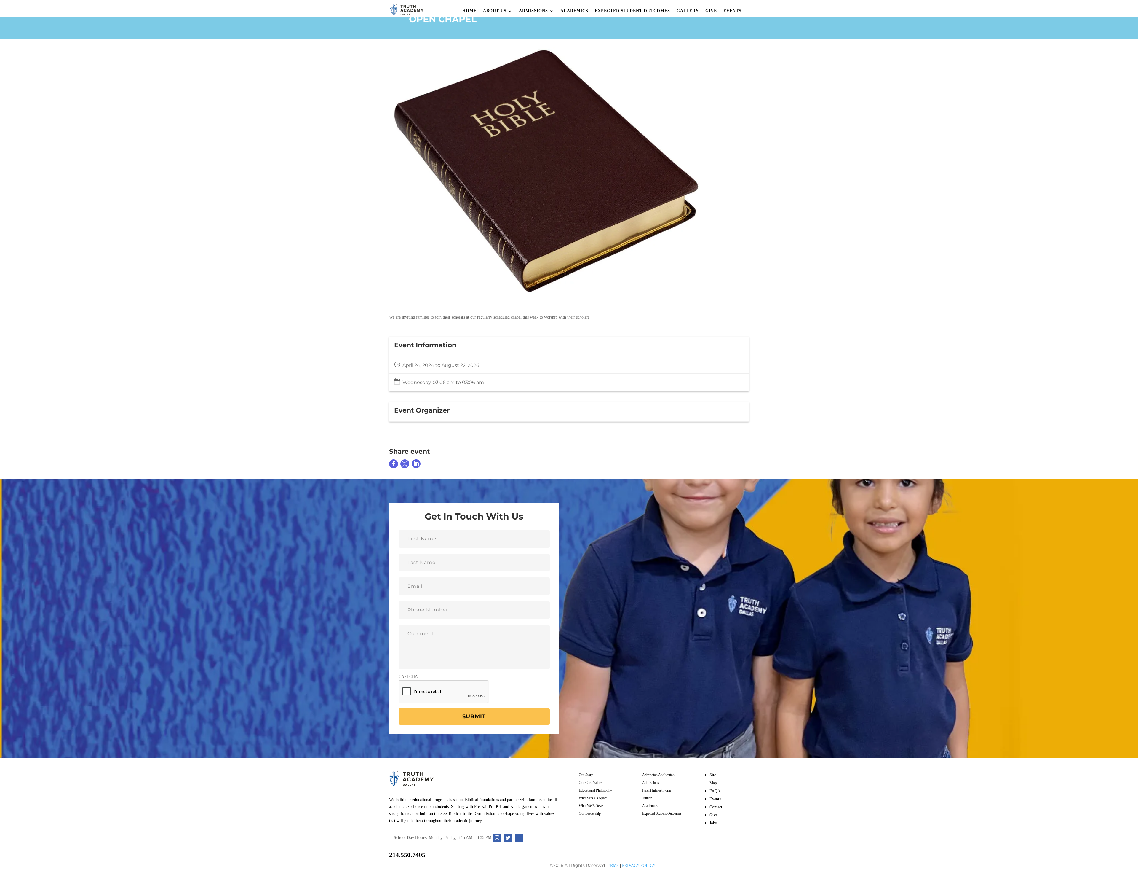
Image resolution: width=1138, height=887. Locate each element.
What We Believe (591, 806)
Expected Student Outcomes (632, 11)
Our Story (586, 775)
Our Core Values (590, 783)
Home (469, 11)
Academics (574, 11)
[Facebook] (518, 838)
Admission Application (658, 775)
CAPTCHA (408, 676)
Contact (715, 807)
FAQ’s (714, 791)
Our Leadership (590, 813)
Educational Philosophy (595, 790)
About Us (494, 11)
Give (711, 11)
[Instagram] (496, 838)
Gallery (688, 11)
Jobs (713, 823)
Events (732, 11)
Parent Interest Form (656, 790)
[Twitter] (507, 838)
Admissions (533, 11)
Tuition (647, 798)
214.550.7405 (407, 855)
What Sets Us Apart (593, 798)
